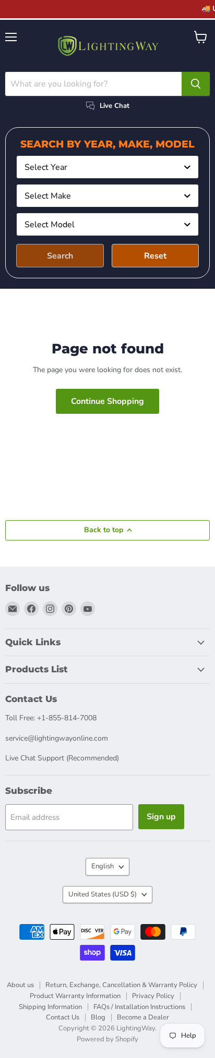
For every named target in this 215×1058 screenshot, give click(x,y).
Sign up (161, 816)
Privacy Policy (153, 996)
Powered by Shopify (107, 1039)
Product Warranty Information (75, 996)
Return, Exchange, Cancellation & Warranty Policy (121, 985)
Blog (98, 1017)
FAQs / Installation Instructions (139, 1007)
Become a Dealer (143, 1017)
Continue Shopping (107, 401)
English (102, 866)
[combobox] (107, 167)
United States (102, 894)
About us (20, 985)
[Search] (196, 84)
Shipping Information (50, 1007)
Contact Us (62, 1017)
